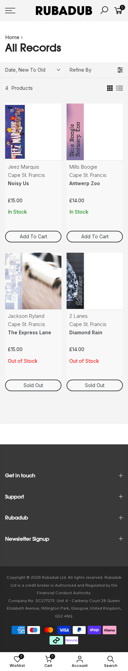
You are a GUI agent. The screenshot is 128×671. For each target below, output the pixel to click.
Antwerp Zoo (84, 183)
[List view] (119, 88)
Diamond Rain (85, 332)
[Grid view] (109, 88)
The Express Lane (29, 332)
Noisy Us (18, 183)
